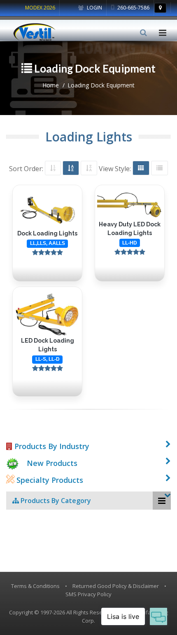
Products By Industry (50, 446)
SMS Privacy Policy (88, 594)
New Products (52, 463)
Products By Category (55, 500)
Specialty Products (48, 480)
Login (94, 7)
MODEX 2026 (40, 7)
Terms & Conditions (35, 586)
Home (50, 85)
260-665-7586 (132, 7)
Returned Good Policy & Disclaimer (115, 586)
